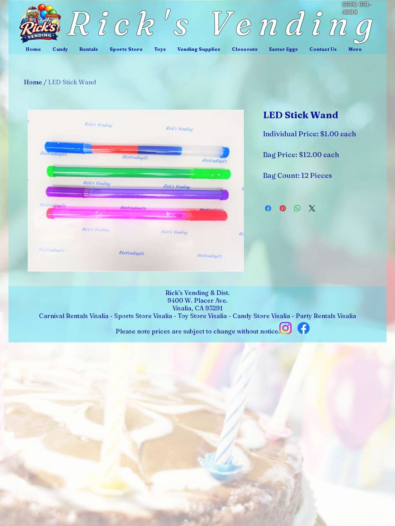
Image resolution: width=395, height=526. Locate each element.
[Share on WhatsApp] (297, 208)
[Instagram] (285, 328)
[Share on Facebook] (268, 208)
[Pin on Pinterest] (282, 208)
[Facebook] (303, 328)
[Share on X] (312, 208)
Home (33, 82)
